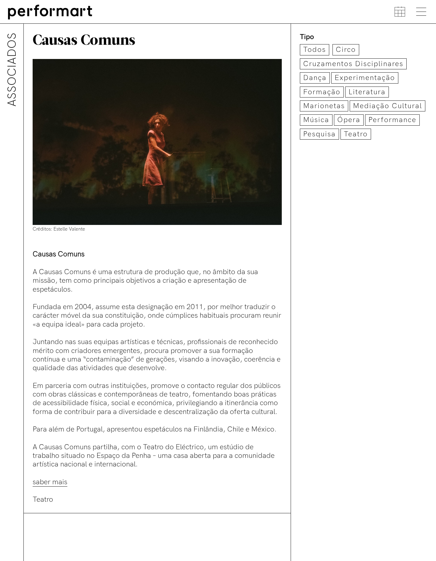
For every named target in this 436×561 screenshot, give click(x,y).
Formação (321, 92)
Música (316, 120)
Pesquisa (319, 134)
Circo (346, 49)
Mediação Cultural (387, 106)
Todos (314, 49)
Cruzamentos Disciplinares (353, 64)
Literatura (367, 92)
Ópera (348, 120)
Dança (315, 77)
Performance (392, 120)
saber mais (50, 482)
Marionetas (324, 106)
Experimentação (365, 77)
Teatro (356, 134)
